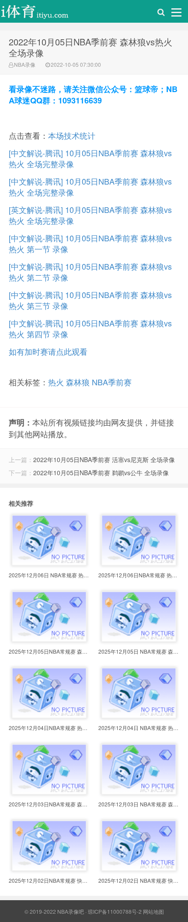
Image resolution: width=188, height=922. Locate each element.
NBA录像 (24, 64)
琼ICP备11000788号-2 (115, 911)
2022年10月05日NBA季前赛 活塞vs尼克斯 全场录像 (104, 459)
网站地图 (153, 911)
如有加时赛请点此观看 (48, 351)
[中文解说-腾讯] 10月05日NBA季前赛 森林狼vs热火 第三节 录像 (90, 300)
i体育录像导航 (43, 13)
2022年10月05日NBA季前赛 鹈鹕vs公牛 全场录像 (101, 472)
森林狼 (78, 381)
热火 (56, 381)
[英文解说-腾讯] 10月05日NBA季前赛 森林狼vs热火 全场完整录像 (90, 215)
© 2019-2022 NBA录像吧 (54, 911)
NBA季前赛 (112, 381)
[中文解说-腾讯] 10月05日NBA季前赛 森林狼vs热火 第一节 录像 (90, 243)
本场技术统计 (71, 135)
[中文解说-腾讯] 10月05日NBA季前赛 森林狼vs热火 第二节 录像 (90, 271)
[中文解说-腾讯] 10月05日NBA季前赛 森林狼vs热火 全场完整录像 (90, 158)
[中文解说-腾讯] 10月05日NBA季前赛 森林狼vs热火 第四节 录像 (90, 328)
